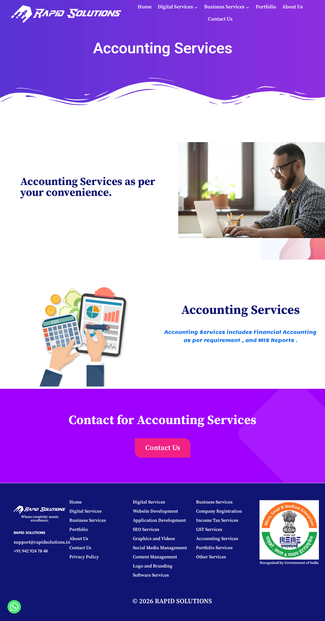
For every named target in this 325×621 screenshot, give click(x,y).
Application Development (159, 520)
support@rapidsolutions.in (42, 542)
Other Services (211, 557)
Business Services (87, 520)
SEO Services (146, 529)
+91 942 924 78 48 (31, 551)
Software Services (151, 575)
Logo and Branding (152, 566)
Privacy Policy (84, 557)
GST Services (209, 529)
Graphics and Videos (154, 539)
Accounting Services (217, 539)
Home (145, 7)
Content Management (155, 557)
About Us (292, 7)
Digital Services (85, 511)
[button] (162, 448)
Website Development (155, 511)
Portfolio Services (214, 548)
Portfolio (266, 7)
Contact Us (220, 19)
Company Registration (219, 511)
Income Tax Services (217, 520)
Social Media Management (160, 548)
